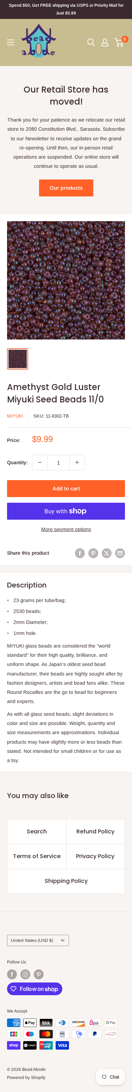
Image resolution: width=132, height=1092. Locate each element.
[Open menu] (10, 42)
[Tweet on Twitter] (107, 553)
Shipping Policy (66, 881)
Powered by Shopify (26, 1077)
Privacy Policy (95, 856)
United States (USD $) (32, 940)
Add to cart (66, 488)
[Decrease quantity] (39, 462)
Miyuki (15, 416)
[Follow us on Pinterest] (39, 974)
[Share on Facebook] (80, 553)
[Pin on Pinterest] (93, 553)
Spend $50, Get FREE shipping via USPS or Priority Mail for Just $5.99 (66, 9)
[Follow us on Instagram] (25, 974)
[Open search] (91, 42)
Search (37, 831)
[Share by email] (120, 553)
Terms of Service (37, 856)
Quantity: (17, 462)
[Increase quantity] (77, 462)
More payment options (66, 529)
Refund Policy (95, 831)
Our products (66, 188)
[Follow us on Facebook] (12, 974)
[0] (119, 42)
